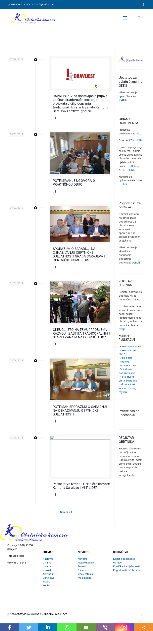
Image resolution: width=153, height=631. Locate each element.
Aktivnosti (48, 573)
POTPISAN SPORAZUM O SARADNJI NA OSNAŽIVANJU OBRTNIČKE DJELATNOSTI (80, 410)
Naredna (65, 512)
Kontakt (47, 585)
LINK (139, 140)
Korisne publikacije (124, 558)
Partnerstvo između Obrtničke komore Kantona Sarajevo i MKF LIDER (81, 486)
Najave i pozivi (86, 562)
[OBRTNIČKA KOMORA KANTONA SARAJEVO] (33, 18)
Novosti (47, 570)
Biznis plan (125, 357)
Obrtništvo (49, 577)
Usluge (47, 566)
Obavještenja (85, 573)
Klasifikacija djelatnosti (126, 566)
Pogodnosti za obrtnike (126, 570)
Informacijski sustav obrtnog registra (127, 388)
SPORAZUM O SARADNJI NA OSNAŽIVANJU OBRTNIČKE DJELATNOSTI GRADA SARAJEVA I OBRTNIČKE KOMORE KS (79, 254)
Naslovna (48, 558)
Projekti (82, 566)
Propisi (47, 581)
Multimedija (84, 577)
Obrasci (117, 562)
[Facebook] (143, 4)
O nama (47, 562)
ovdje (122, 329)
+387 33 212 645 (20, 4)
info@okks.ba (44, 4)
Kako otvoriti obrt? (130, 346)
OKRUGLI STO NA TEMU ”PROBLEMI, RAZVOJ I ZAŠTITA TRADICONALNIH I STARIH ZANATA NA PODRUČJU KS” (81, 333)
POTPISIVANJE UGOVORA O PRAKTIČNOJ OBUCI (74, 182)
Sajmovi (82, 570)
